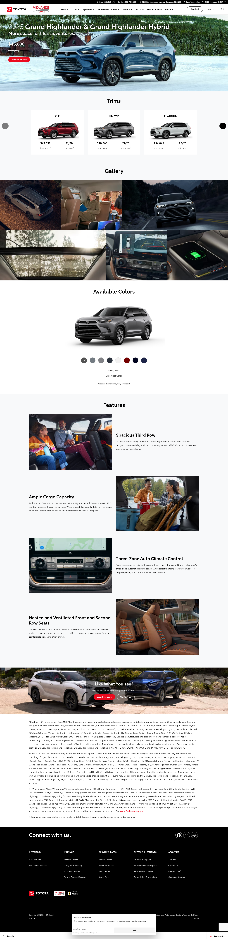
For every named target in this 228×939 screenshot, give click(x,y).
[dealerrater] (194, 835)
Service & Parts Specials (144, 871)
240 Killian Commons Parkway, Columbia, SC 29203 (161, 2)
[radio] (84, 360)
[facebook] (178, 835)
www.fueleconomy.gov (131, 810)
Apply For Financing (73, 865)
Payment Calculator (73, 871)
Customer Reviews (176, 877)
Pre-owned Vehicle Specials (146, 865)
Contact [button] (195, 8)
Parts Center (104, 871)
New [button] (64, 10)
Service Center (105, 859)
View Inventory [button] (19, 59)
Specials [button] (87, 10)
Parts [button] (139, 10)
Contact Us (173, 865)
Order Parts (104, 877)
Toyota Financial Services (75, 877)
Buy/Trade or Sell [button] (107, 10)
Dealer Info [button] (153, 10)
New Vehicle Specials (143, 859)
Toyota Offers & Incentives (145, 877)
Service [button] (126, 10)
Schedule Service (106, 865)
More (168, 10)
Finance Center (71, 859)
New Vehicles (35, 859)
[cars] (186, 835)
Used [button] (75, 10)
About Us (172, 859)
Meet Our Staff (174, 871)
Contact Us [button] (125, 696)
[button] (222, 9)
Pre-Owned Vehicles (38, 865)
